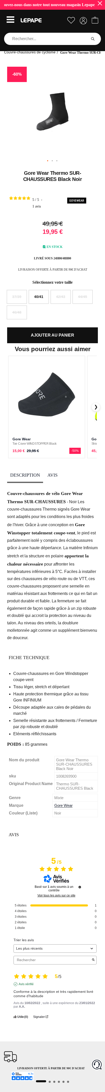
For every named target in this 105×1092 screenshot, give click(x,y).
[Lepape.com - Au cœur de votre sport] (31, 20)
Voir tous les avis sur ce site (56, 895)
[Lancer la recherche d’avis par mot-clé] (93, 960)
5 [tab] (63, 1082)
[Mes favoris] (71, 20)
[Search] (93, 39)
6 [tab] (68, 1082)
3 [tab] (54, 1082)
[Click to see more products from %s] (77, 201)
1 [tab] (41, 1081)
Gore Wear (63, 805)
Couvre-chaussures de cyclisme (30, 52)
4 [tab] (59, 1082)
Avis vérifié (26, 984)
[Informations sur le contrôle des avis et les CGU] (80, 887)
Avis (52, 475)
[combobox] (46, 39)
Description (25, 475)
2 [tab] (50, 1082)
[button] (10, 20)
